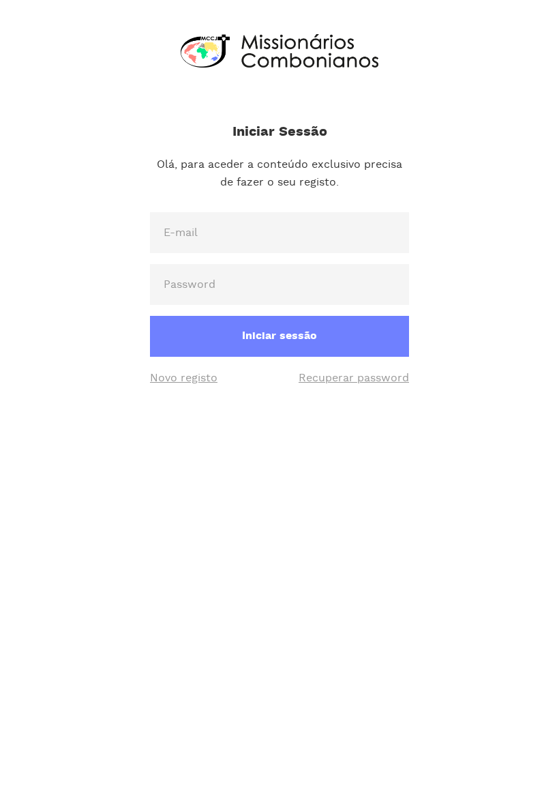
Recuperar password (354, 378)
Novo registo (183, 378)
